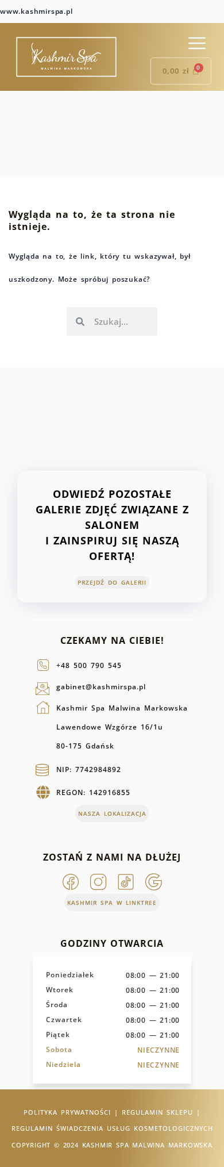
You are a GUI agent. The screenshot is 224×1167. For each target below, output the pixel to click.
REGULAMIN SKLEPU (157, 1112)
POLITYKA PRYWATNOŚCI (67, 1112)
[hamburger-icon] (197, 43)
